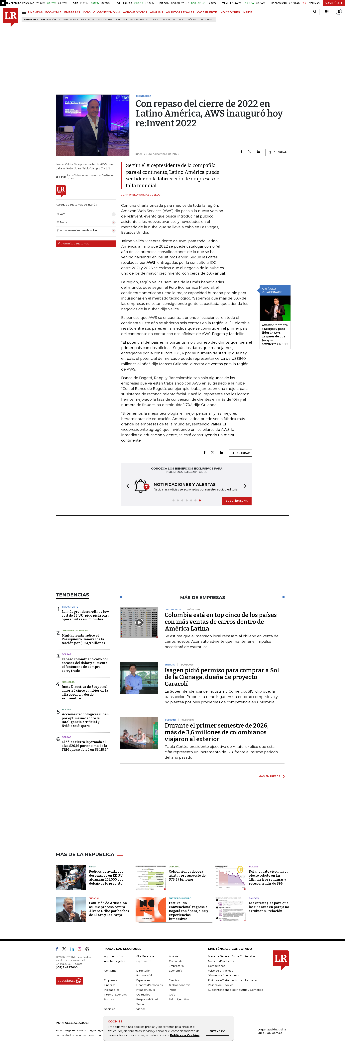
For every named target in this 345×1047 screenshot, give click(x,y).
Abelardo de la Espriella (132, 19)
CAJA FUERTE (207, 12)
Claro (155, 19)
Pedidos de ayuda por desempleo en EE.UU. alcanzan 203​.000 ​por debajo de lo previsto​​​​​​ (106, 877)
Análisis (173, 956)
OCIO (86, 12)
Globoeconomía (179, 985)
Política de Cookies (184, 1035)
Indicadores (111, 989)
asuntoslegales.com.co (71, 1030)
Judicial (94, 898)
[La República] (10, 17)
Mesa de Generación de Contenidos (231, 956)
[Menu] (25, 12)
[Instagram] (81, 949)
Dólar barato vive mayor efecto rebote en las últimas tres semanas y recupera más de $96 (268, 877)
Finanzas (109, 985)
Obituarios (143, 994)
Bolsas (66, 654)
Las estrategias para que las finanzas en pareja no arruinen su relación (269, 907)
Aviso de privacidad (220, 970)
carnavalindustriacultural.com (75, 1035)
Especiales (143, 980)
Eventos (174, 980)
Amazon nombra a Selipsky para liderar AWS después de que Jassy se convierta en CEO (275, 334)
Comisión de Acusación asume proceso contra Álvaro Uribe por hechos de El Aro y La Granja (109, 909)
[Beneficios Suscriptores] (327, 12)
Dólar (192, 19)
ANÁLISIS (156, 12)
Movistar (169, 19)
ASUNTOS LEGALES (180, 12)
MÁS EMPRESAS (269, 776)
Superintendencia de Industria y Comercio (235, 989)
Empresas (110, 980)
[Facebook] (241, 152)
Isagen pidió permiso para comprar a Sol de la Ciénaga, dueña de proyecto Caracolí (222, 677)
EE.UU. (92, 866)
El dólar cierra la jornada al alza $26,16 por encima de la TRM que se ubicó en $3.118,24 (85, 745)
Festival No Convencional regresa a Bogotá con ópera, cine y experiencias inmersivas (188, 911)
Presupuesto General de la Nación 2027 (87, 19)
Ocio (172, 994)
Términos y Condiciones (223, 975)
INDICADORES (230, 12)
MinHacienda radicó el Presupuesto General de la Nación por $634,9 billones (83, 639)
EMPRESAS (72, 12)
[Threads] (88, 949)
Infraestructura (145, 989)
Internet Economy (115, 994)
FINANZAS (35, 12)
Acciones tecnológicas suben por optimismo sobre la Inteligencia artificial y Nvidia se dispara (85, 720)
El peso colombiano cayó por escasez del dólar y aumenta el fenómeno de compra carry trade (85, 665)
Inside (172, 989)
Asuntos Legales (114, 961)
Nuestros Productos (221, 961)
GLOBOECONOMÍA (106, 12)
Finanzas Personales (149, 985)
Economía (68, 682)
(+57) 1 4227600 (66, 967)
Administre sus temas (75, 243)
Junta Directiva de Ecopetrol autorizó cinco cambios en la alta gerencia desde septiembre (85, 692)
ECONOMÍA (53, 12)
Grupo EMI (206, 19)
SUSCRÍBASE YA (237, 500)
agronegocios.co (101, 1030)
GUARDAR (280, 152)
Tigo (181, 19)
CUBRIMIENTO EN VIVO (75, 630)
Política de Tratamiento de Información (233, 980)
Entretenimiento (180, 898)
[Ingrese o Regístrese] (339, 12)
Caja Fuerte (144, 961)
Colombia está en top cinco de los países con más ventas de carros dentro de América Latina (221, 621)
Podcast (109, 999)
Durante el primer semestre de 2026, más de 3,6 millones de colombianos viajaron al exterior (217, 732)
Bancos (254, 898)
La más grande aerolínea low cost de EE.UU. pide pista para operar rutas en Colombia (85, 615)
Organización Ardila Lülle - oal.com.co (272, 1031)
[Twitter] (250, 152)
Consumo (110, 970)
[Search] (314, 12)
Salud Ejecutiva (179, 999)
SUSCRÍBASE (334, 3)
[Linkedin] (258, 152)
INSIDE (247, 12)
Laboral (174, 866)
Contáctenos (216, 965)
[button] (126, 486)
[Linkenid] (73, 949)
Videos (140, 1008)
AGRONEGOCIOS (135, 12)
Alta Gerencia (145, 956)
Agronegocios (113, 956)
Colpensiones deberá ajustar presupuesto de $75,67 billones (187, 875)
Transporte (70, 606)
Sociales (109, 1008)
